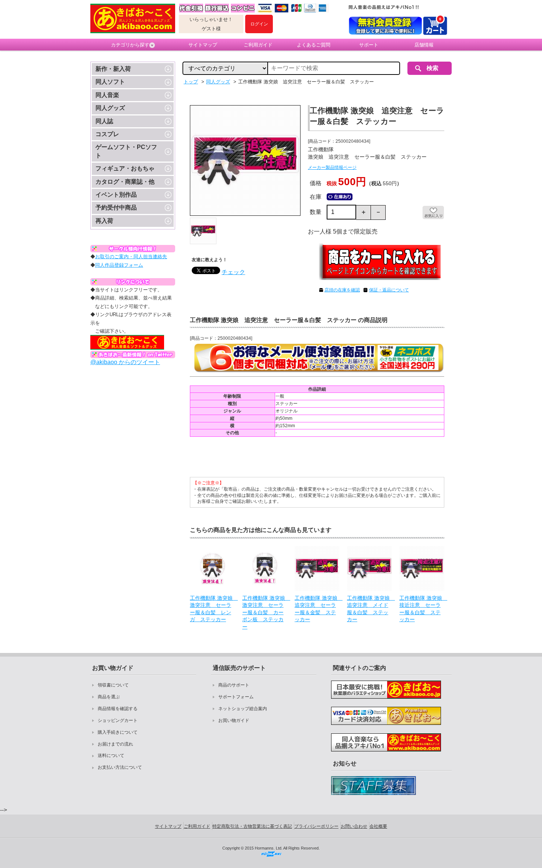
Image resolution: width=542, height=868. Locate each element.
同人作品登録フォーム (119, 265)
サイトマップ (202, 45)
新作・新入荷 (113, 69)
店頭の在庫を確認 (342, 290)
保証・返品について (389, 290)
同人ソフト (110, 82)
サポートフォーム (236, 696)
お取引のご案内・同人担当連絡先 (131, 256)
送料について (111, 755)
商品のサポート (233, 685)
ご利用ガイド (258, 45)
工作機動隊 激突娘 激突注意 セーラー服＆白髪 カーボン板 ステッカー (264, 612)
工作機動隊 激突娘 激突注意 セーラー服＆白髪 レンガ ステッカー (212, 609)
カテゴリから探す (130, 45)
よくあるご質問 (313, 45)
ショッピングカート (118, 720)
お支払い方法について (120, 767)
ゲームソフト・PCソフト (126, 151)
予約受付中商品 (116, 207)
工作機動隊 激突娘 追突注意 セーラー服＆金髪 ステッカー (317, 609)
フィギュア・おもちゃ (124, 168)
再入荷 (104, 221)
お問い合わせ (354, 826)
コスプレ (107, 134)
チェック (233, 272)
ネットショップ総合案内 (242, 708)
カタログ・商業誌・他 (124, 182)
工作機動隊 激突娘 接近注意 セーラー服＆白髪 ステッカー (421, 609)
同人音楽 (107, 95)
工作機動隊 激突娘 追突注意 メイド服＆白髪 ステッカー (369, 609)
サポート (368, 45)
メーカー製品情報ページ (332, 167)
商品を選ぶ (109, 696)
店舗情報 (424, 45)
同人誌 (104, 121)
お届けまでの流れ (115, 744)
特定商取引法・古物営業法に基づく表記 (252, 826)
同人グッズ (110, 108)
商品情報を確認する (118, 708)
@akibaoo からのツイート (125, 362)
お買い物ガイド (233, 720)
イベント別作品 (116, 194)
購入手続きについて (118, 732)
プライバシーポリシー (316, 826)
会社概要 (378, 826)
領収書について (113, 685)
